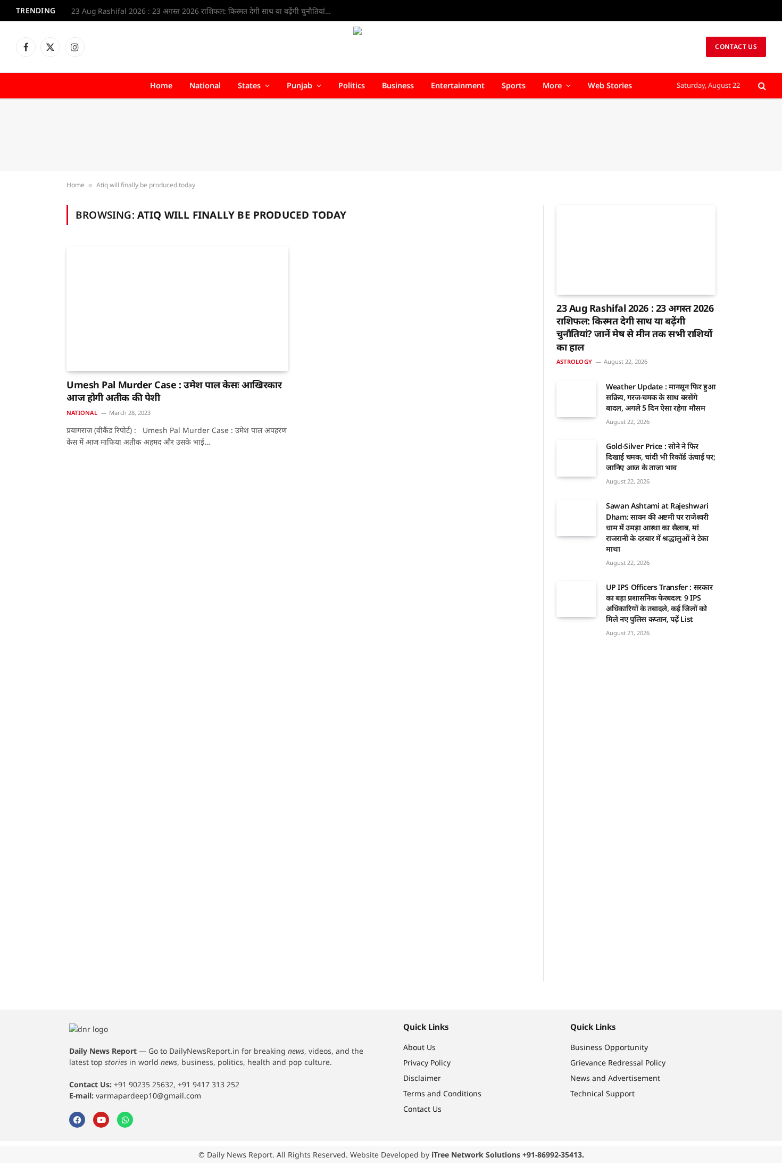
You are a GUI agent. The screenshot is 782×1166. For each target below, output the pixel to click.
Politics (351, 85)
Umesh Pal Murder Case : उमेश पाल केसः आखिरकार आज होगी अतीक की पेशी (173, 391)
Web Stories (610, 85)
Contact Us (736, 46)
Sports (514, 85)
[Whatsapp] (125, 1120)
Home (161, 85)
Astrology (574, 361)
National (205, 85)
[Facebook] (77, 1120)
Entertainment (458, 85)
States (249, 85)
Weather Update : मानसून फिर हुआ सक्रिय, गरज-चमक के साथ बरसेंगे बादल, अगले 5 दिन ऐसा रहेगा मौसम (661, 397)
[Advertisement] (391, 135)
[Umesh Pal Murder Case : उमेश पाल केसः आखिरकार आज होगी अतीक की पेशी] (177, 308)
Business (398, 85)
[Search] (761, 86)
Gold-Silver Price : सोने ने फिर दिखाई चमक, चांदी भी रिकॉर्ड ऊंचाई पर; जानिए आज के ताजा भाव (660, 456)
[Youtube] (101, 1120)
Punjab (299, 85)
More (552, 85)
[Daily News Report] (391, 46)
